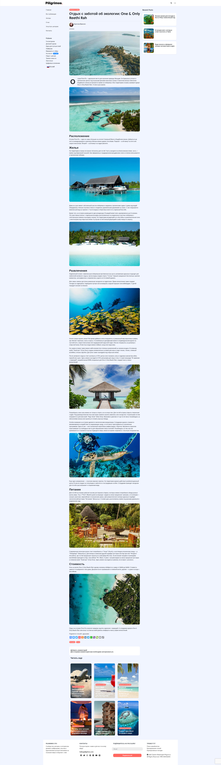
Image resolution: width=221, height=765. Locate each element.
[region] (54, 339)
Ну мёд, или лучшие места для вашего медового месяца (80, 731)
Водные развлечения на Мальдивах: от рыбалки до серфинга (125, 691)
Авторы (48, 18)
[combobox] (50, 67)
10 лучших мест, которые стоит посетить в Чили (163, 31)
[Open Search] (171, 3)
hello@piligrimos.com (86, 752)
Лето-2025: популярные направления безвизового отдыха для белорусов (104, 691)
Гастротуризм (50, 41)
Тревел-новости (51, 58)
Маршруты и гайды (52, 51)
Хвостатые (49, 61)
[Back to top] (216, 760)
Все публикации (51, 14)
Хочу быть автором (52, 26)
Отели (78, 642)
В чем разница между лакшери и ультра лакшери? (102, 731)
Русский (52, 67)
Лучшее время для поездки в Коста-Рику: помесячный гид (165, 17)
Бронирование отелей (154, 748)
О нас (48, 22)
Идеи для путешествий (53, 46)
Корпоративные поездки (154, 750)
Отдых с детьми (51, 56)
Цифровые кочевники (53, 63)
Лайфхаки (49, 49)
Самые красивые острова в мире (126, 732)
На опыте (52, 53)
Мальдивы (72, 642)
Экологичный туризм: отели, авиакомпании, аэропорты (78, 692)
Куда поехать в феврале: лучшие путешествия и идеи (164, 45)
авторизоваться (107, 652)
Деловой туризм (51, 44)
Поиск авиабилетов (153, 746)
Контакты (49, 31)
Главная (48, 10)
